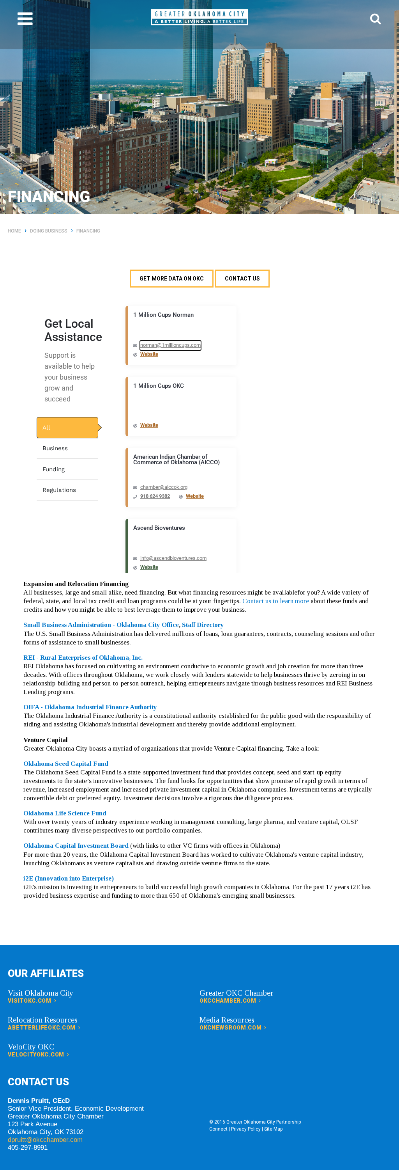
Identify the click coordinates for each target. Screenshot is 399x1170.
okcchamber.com (229, 1001)
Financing (88, 231)
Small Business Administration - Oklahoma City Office (101, 624)
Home (14, 231)
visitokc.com (30, 1001)
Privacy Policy (246, 1129)
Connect (218, 1129)
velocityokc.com (36, 1054)
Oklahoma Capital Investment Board (76, 845)
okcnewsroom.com (231, 1027)
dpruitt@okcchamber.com (45, 1139)
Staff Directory (203, 624)
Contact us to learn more (275, 601)
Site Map (273, 1129)
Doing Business (48, 231)
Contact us (242, 278)
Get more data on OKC (171, 278)
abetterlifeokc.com (42, 1027)
